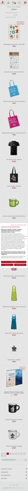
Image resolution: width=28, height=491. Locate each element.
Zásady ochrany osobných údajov (18, 225)
